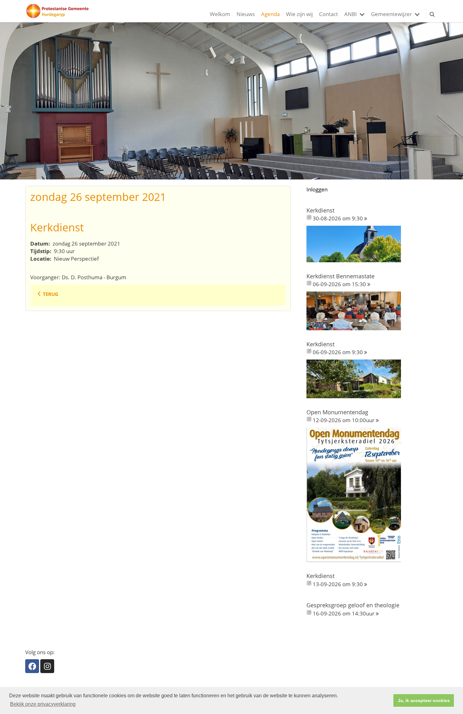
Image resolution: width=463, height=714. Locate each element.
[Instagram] (47, 666)
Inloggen (317, 189)
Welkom (220, 14)
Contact (328, 14)
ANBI (350, 14)
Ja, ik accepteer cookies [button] (424, 700)
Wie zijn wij (299, 14)
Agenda (270, 14)
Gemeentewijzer (391, 14)
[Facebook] (32, 666)
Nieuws (246, 14)
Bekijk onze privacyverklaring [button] (43, 704)
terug (50, 294)
